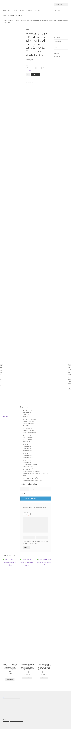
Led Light (17, 20)
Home (4, 10)
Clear (29, 70)
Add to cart (35, 74)
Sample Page (19, 15)
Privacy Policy (37, 10)
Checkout (15, 10)
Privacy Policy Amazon (8, 15)
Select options (10, 679)
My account (29, 10)
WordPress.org (57, 56)
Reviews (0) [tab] (5, 416)
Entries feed (56, 53)
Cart (9, 10)
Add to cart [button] (44, 677)
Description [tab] (5, 408)
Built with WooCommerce (16, 721)
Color (27, 65)
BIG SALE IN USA (11, 20)
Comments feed (57, 54)
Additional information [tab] (8, 412)
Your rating (26, 512)
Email (38, 535)
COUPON (21, 10)
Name (24, 535)
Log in (55, 51)
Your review (26, 516)
